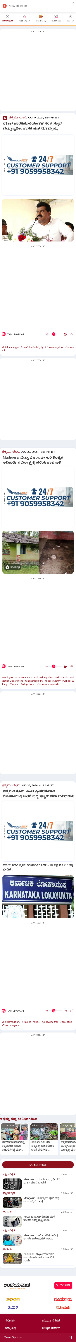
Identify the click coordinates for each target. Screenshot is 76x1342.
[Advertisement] (38, 72)
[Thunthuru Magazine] (63, 1307)
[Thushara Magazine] (13, 1307)
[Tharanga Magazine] (13, 1299)
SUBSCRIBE (63, 1285)
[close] (73, 2)
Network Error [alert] (17, 5)
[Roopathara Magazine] (63, 1299)
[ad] (39, 165)
